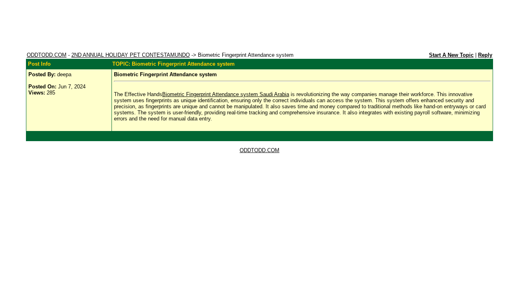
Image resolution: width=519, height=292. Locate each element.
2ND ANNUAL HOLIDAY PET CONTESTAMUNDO (130, 55)
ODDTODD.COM (46, 55)
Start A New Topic (451, 55)
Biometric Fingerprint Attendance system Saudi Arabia (225, 94)
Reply (485, 55)
